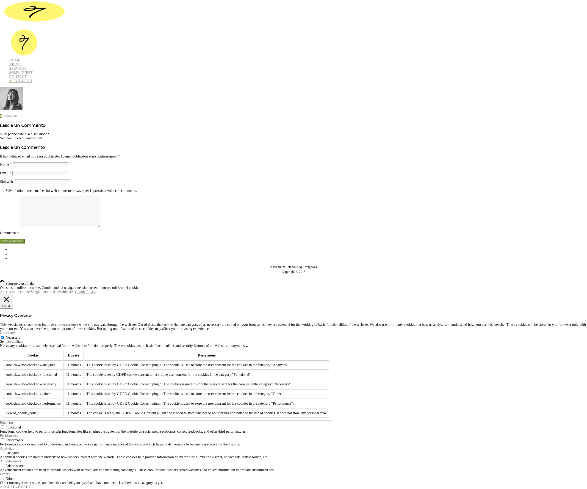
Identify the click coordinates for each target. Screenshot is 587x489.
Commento (9, 233)
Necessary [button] (7, 333)
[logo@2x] (34, 22)
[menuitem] (154, 43)
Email (5, 173)
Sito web (6, 182)
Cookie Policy (85, 292)
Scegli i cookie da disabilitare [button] (52, 292)
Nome (6, 164)
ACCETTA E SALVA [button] (16, 487)
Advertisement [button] (10, 461)
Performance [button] (9, 435)
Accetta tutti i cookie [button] (15, 292)
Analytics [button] (7, 448)
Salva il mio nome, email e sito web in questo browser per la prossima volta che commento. (71, 191)
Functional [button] (7, 423)
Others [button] (5, 474)
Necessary (13, 337)
